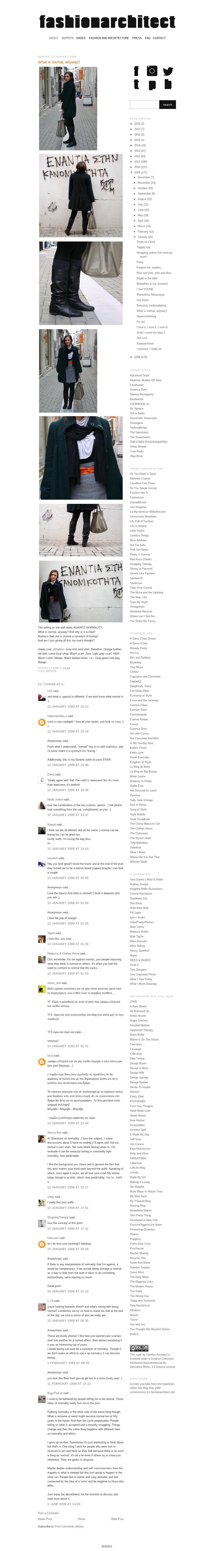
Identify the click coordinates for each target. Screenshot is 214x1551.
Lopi (56, 668)
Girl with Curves (139, 733)
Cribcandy (136, 1053)
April (141, 220)
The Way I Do (138, 597)
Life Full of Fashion (141, 521)
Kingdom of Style (140, 762)
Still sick (142, 338)
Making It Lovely (140, 1182)
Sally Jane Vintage (141, 800)
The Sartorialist (139, 432)
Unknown (53, 1238)
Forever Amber (139, 719)
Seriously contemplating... (152, 305)
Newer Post (45, 1519)
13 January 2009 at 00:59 (68, 878)
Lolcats (134, 1172)
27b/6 (133, 1001)
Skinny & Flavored (141, 568)
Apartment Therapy (141, 1030)
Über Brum (136, 456)
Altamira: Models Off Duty (146, 380)
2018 (137, 123)
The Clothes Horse (141, 828)
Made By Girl (138, 1177)
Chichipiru (136, 1044)
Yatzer (134, 1319)
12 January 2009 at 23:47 (68, 815)
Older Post (117, 1519)
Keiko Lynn (137, 752)
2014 (137, 145)
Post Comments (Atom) (69, 1526)
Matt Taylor (137, 936)
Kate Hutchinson (140, 1148)
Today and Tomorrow (142, 1300)
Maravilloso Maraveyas (151, 294)
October (143, 188)
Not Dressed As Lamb (143, 790)
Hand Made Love (140, 1110)
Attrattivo (58, 649)
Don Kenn (136, 903)
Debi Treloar (137, 1058)
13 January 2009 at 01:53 (68, 973)
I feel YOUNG (145, 289)
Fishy (140, 262)
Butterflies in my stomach (152, 283)
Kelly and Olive (139, 1153)
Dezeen (134, 1091)
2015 (137, 140)
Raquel (51, 824)
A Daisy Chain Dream (143, 638)
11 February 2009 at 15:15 (69, 1383)
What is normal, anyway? (152, 310)
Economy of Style (141, 695)
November (144, 182)
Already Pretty (138, 648)
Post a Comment (48, 1513)
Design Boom (138, 1063)
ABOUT (54, 38)
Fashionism (137, 497)
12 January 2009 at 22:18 (68, 731)
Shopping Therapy (141, 564)
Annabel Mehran (140, 1025)
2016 (137, 134)
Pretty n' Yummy (140, 554)
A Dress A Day (139, 643)
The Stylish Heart (140, 838)
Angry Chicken (139, 1020)
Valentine (135, 847)
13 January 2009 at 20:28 (68, 1249)
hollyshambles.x (57, 716)
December (144, 177)
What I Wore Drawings (143, 983)
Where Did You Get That (144, 857)
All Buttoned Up (139, 1011)
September (145, 193)
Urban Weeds (138, 446)
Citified (134, 671)
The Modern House (141, 1286)
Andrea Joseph (139, 884)
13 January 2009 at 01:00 (68, 903)
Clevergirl (135, 1049)
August (142, 199)
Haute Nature (138, 1115)
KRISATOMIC (138, 1158)
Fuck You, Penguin (141, 1106)
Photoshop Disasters (142, 1229)
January (143, 237)
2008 (137, 357)
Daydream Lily (138, 898)
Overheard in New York (144, 1220)
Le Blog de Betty (140, 766)
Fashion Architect (156, 1354)
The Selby (136, 1291)
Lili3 (49, 691)
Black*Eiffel (137, 1034)
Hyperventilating (146, 316)
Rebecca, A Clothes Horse (63, 953)
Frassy (134, 724)
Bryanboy (135, 662)
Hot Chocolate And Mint (144, 738)
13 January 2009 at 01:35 (68, 944)
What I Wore (137, 852)
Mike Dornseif (138, 941)
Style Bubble (137, 814)
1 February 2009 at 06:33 (68, 1363)
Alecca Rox (54, 1132)
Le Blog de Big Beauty (143, 771)
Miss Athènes (138, 540)
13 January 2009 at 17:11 (67, 1228)
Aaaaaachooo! (145, 343)
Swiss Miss (137, 1272)
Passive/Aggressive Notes (146, 1224)
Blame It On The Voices (144, 1039)
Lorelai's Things (139, 535)
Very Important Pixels (143, 974)
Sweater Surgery (140, 1267)
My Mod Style (138, 1196)
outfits (51, 671)
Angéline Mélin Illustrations (146, 888)
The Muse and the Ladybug (146, 592)
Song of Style (138, 809)
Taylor (51, 933)
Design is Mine (139, 1068)
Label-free (136, 1163)
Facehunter (137, 385)
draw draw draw (139, 907)
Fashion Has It (139, 492)
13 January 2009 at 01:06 (68, 923)
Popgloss (135, 1239)
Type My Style (139, 602)
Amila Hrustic (138, 1015)
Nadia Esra (136, 785)
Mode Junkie (55, 799)
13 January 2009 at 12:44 (68, 1123)
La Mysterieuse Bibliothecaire (148, 511)
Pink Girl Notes (139, 549)
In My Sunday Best (141, 743)
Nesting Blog (137, 1205)
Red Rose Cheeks (141, 559)
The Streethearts (140, 437)
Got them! (143, 300)
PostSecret (137, 1248)
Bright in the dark (147, 278)
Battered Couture (140, 478)
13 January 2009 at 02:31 (68, 1046)
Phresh (134, 1234)
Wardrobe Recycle (141, 611)
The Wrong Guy (139, 1296)
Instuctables (137, 1125)
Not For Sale (137, 545)
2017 (137, 129)
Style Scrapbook (140, 819)
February (143, 231)
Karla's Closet (138, 747)
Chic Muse (136, 667)
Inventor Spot (138, 1129)
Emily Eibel (137, 1096)
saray (50, 1196)
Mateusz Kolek (139, 931)
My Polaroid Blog (140, 1201)
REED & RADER (140, 960)
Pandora (135, 795)
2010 (137, 167)
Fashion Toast (138, 709)
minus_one (54, 983)
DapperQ (135, 681)
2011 (137, 161)
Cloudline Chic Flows (142, 483)
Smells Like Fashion (142, 573)
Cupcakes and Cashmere (145, 676)
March (142, 226)
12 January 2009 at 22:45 (68, 765)
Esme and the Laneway (144, 700)
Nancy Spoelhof (139, 950)
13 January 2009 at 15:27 (68, 1187)
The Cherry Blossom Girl (145, 823)
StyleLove (136, 583)
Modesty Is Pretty (141, 781)
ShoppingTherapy (58, 1217)
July (141, 204)
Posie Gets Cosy (140, 1243)
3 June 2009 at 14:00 (63, 1504)
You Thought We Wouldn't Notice (150, 1329)
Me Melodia (137, 1186)
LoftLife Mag (137, 1167)
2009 (137, 172)
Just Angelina (138, 507)
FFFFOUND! (137, 1101)
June (141, 209)
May (141, 215)
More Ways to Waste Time (146, 1191)
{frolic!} (134, 1334)
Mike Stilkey (137, 945)
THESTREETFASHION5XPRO (148, 442)
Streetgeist (136, 423)
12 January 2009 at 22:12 (68, 706)
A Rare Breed (138, 1006)
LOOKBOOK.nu (139, 404)
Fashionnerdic (138, 714)
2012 (137, 156)
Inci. (91, 658)
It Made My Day (139, 1134)
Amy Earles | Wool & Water (146, 879)
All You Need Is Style (143, 473)
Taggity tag (143, 247)
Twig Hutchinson (140, 1305)
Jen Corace (137, 1144)
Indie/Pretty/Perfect (142, 922)
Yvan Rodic (137, 451)
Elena (50, 774)
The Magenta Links (141, 1281)
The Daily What (139, 1277)
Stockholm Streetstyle (143, 418)
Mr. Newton (137, 408)
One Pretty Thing (140, 1215)
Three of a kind (146, 241)
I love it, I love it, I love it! (152, 327)
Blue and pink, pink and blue (154, 272)
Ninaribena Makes (141, 1210)
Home (81, 1519)
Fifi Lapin (135, 912)
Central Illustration (141, 893)
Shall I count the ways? (151, 332)
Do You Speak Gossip (143, 488)
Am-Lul (134, 652)
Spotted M (136, 578)
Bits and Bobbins (140, 657)
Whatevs (135, 1310)
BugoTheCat (54, 1393)
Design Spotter (139, 1082)
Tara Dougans (138, 969)
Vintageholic (137, 606)
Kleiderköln (136, 399)
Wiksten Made (138, 861)
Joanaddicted (138, 502)
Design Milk (137, 1072)
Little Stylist (137, 530)
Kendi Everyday (139, 757)
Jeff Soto (135, 1139)
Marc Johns (137, 926)
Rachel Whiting (139, 1253)
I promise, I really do (149, 348)
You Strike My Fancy (142, 621)
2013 (137, 150)
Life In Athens (138, 526)
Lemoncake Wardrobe (143, 516)
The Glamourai (139, 833)
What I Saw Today (141, 979)
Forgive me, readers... (150, 267)
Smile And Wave (140, 1262)
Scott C (134, 964)
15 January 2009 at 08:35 (68, 1320)
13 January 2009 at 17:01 (68, 1208)
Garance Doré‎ (138, 728)
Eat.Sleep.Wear (139, 690)
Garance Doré (138, 389)
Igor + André (137, 917)
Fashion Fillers (139, 705)
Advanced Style (139, 375)
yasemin (52, 858)
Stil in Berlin (137, 413)
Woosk (134, 1315)
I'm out (141, 321)
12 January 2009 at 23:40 (68, 790)
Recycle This (138, 1258)
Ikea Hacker (137, 1120)
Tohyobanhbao (139, 842)
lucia (50, 1055)
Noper (133, 955)
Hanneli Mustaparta (141, 394)
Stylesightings (138, 427)
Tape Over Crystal (141, 587)
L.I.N (50, 1300)
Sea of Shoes (138, 804)
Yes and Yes (137, 1324)
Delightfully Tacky (141, 686)
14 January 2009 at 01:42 (68, 1291)
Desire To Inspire (140, 1087)
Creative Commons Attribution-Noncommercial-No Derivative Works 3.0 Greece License (152, 1362)
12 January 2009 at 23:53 (68, 848)
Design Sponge (139, 1077)
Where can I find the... (143, 616)
